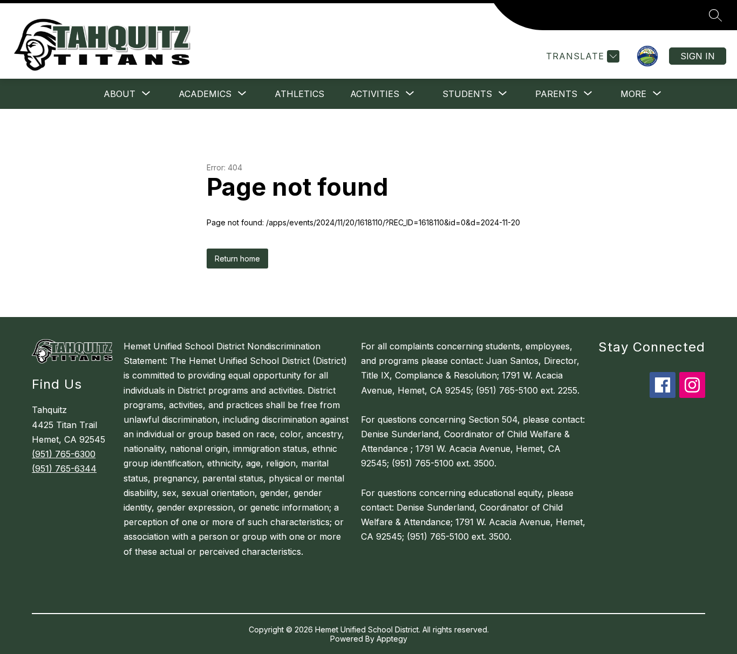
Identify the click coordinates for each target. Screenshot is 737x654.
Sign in (697, 56)
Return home (237, 258)
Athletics (299, 93)
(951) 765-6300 (63, 454)
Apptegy (392, 638)
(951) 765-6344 (64, 468)
